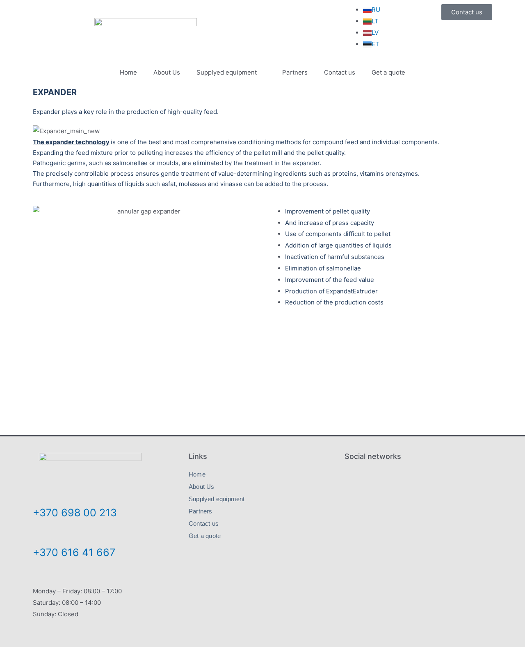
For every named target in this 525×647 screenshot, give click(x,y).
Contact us (339, 72)
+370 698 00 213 (75, 512)
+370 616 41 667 (74, 552)
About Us (166, 72)
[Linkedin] (418, 478)
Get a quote (388, 72)
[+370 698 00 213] (40, 495)
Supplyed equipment (226, 72)
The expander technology (71, 142)
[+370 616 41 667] (40, 535)
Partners (295, 72)
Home (128, 72)
